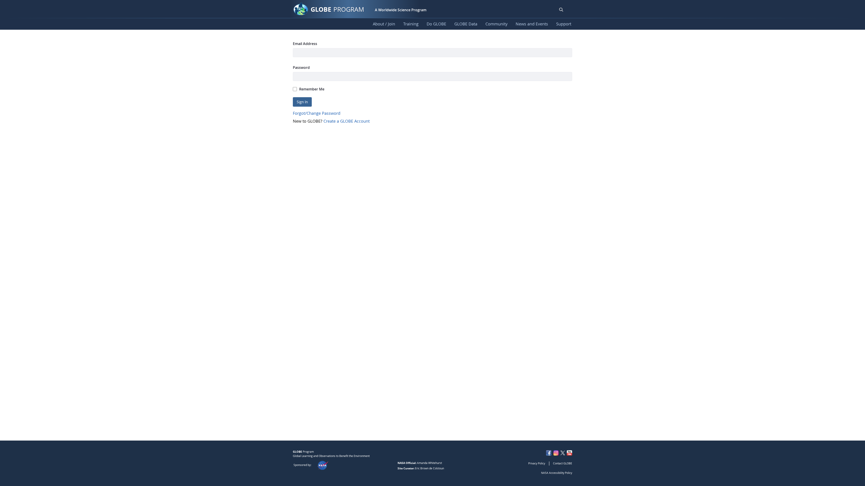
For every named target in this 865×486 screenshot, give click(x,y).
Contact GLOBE (562, 463)
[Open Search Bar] (561, 9)
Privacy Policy (536, 463)
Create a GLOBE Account (346, 121)
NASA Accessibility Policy (556, 473)
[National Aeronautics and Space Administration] (322, 465)
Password (301, 67)
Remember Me (311, 89)
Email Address (305, 43)
